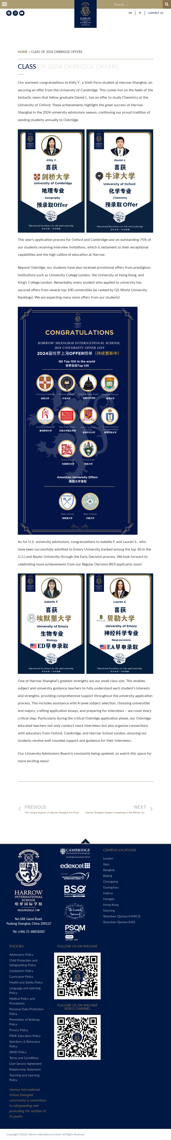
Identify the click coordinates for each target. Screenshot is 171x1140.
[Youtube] (21, 13)
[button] (4, 4)
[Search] (167, 4)
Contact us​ (155, 13)
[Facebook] (9, 13)
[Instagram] (15, 13)
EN (130, 13)
